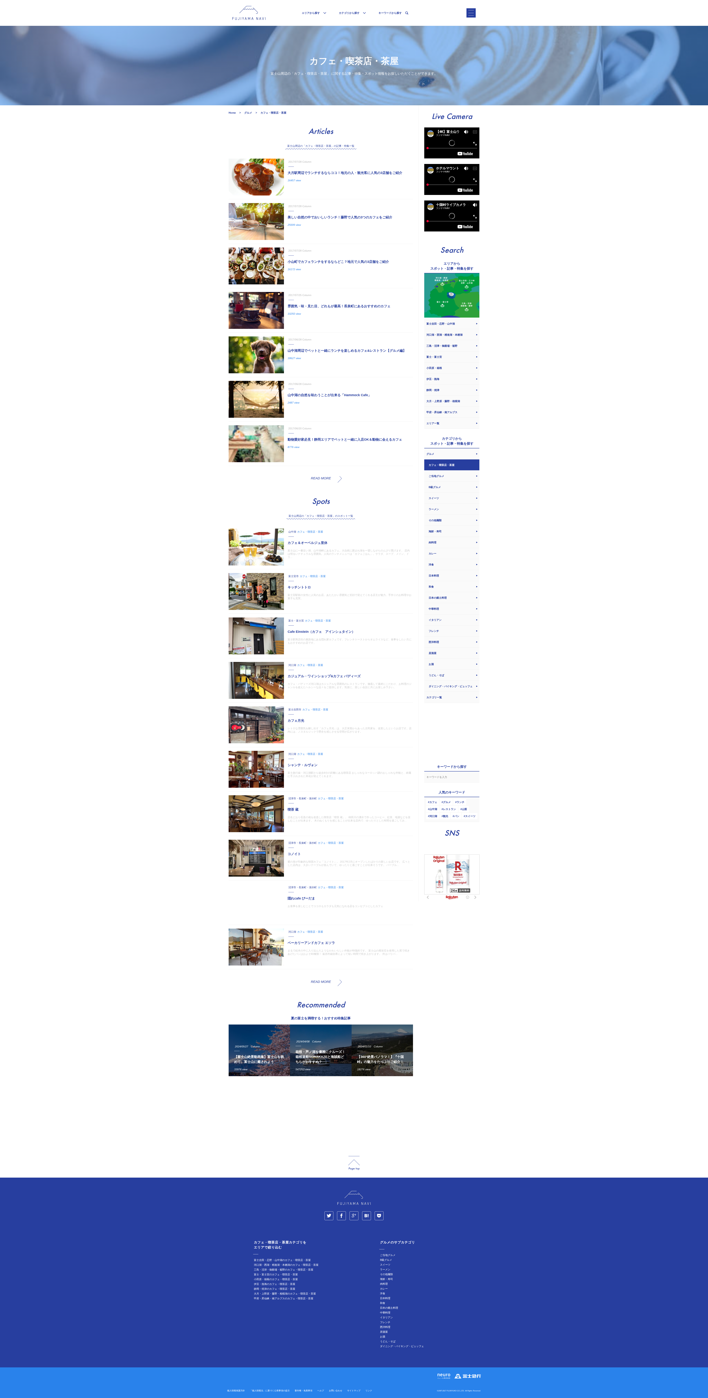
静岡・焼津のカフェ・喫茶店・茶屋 (274, 1289)
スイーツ (470, 816)
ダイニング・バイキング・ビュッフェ (402, 1346)
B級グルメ (386, 1260)
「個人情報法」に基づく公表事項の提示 (270, 1390)
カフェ (433, 802)
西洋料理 (385, 1327)
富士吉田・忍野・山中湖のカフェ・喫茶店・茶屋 (282, 1260)
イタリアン (386, 1317)
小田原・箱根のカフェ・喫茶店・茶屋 (276, 1279)
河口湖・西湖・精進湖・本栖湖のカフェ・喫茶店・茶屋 (286, 1265)
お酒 (382, 1336)
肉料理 (384, 1284)
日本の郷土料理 (389, 1308)
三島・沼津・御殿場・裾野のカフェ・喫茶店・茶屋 (283, 1269)
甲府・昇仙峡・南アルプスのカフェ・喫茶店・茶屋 (283, 1298)
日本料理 (385, 1298)
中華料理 (385, 1312)
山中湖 (433, 809)
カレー (384, 1288)
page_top (354, 1163)
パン (456, 816)
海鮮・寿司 (386, 1279)
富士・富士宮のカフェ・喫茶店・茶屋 (276, 1274)
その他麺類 (386, 1274)
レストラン (449, 809)
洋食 (382, 1293)
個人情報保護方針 (236, 1390)
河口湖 (433, 816)
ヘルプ (320, 1390)
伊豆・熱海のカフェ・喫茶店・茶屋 (274, 1284)
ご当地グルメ (387, 1255)
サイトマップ (353, 1390)
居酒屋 (384, 1331)
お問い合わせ (335, 1390)
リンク (368, 1390)
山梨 (464, 809)
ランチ (460, 802)
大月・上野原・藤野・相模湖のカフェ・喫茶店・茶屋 (285, 1293)
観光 (445, 816)
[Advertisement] (321, 1113)
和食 (382, 1303)
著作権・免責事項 (303, 1390)
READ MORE (321, 478)
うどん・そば (387, 1341)
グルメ (447, 802)
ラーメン (385, 1269)
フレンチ (385, 1322)
